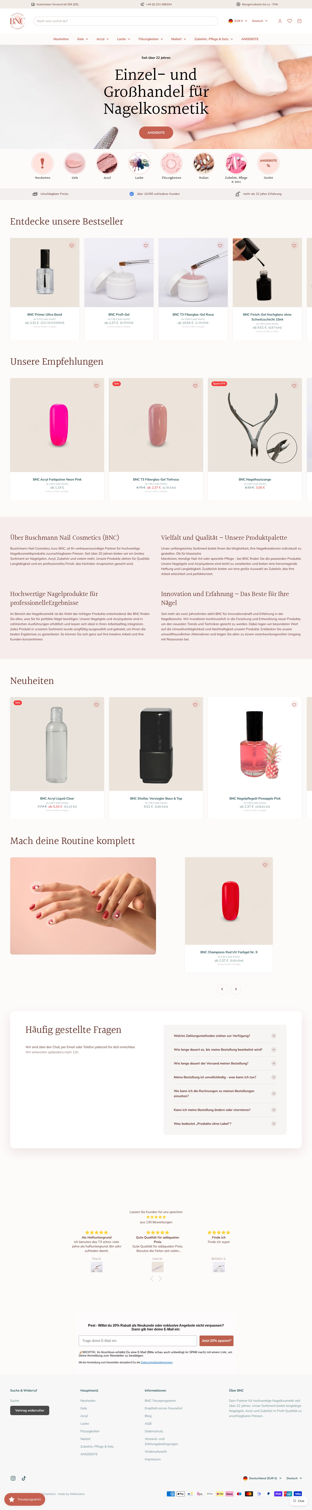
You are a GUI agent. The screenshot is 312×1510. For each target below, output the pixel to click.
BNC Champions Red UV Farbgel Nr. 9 (228, 952)
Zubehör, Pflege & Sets (211, 39)
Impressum (153, 1459)
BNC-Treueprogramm (160, 1401)
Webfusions (77, 1494)
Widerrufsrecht (156, 1452)
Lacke (121, 39)
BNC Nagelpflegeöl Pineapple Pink (255, 798)
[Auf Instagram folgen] (13, 1478)
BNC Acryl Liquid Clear (57, 798)
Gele (80, 39)
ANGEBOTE (250, 39)
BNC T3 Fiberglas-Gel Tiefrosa (156, 479)
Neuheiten (61, 39)
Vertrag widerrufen (29, 1410)
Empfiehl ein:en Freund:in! (163, 1408)
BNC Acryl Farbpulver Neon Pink (57, 479)
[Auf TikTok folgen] (24, 1478)
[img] (156, 1217)
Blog (148, 1416)
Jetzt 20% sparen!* (216, 1341)
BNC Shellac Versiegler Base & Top (156, 798)
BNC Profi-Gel (118, 314)
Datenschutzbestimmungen (157, 1362)
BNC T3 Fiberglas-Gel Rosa (193, 314)
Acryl (100, 39)
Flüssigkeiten (149, 39)
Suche (14, 1401)
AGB (148, 1423)
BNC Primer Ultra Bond (44, 314)
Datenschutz (154, 1431)
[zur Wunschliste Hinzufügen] (72, 245)
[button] (153, 1279)
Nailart (176, 39)
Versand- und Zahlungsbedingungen (161, 1441)
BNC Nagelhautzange (255, 479)
